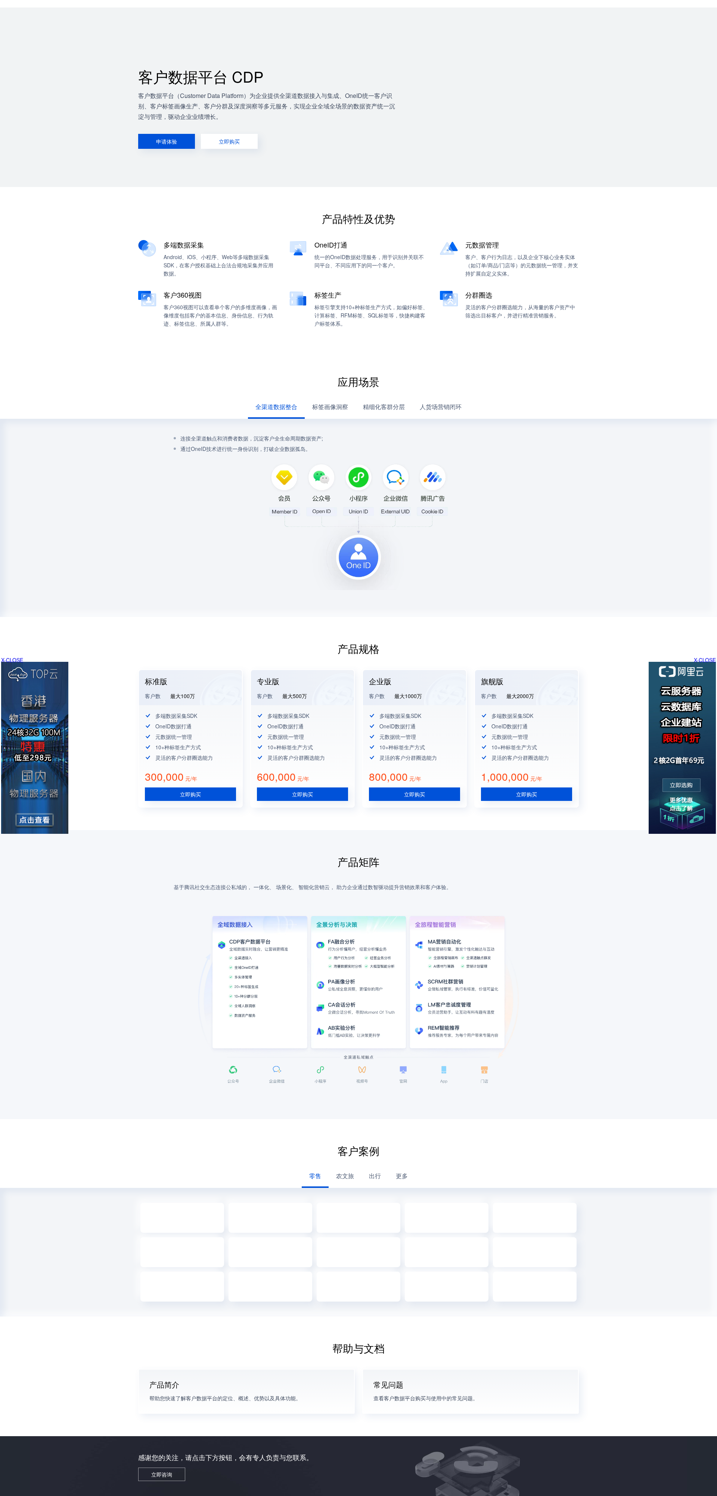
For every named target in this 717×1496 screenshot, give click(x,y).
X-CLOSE (705, 660)
